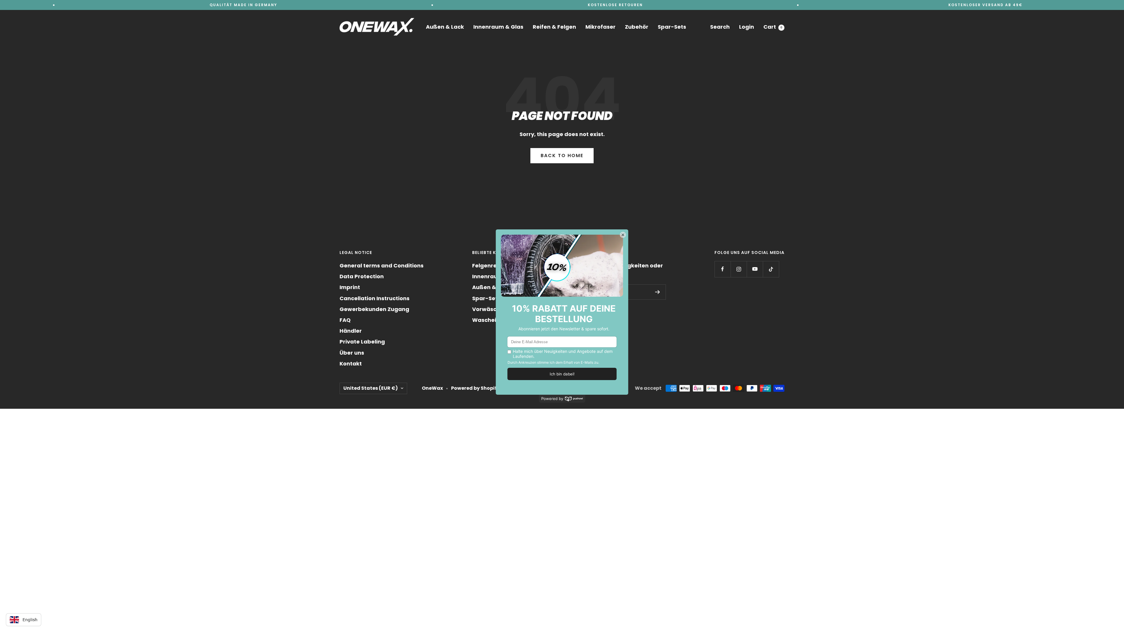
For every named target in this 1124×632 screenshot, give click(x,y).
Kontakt (351, 363)
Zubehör (636, 26)
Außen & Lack (445, 26)
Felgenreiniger (492, 265)
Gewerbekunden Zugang (374, 309)
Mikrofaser (600, 26)
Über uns (352, 352)
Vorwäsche (487, 309)
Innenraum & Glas (498, 26)
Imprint (350, 287)
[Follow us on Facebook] (723, 269)
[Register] (657, 292)
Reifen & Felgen (554, 26)
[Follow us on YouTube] (755, 269)
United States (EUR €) (370, 388)
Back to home (562, 155)
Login (746, 26)
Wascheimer (490, 320)
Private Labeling (362, 341)
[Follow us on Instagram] (739, 269)
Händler (351, 330)
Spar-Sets (672, 26)
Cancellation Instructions (374, 298)
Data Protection (362, 276)
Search (720, 26)
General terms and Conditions (382, 265)
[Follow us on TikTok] (771, 269)
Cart (772, 26)
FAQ (345, 320)
